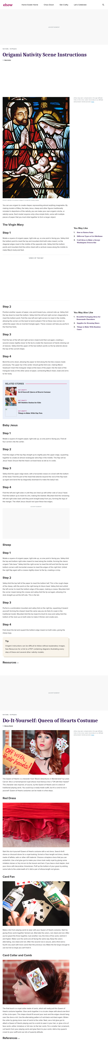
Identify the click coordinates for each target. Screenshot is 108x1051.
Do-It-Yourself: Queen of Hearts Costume (34, 392)
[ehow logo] (8, 4)
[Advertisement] (54, 79)
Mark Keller (7, 60)
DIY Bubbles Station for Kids (29, 403)
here (92, 102)
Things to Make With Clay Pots (30, 413)
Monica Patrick (8, 726)
